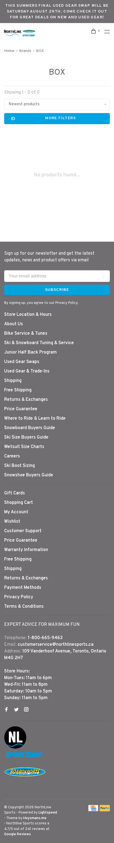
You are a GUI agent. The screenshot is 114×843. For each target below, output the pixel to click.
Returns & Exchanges (26, 399)
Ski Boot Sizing (19, 466)
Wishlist (12, 521)
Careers (12, 456)
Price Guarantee (20, 409)
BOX (40, 51)
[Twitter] (16, 710)
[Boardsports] (25, 782)
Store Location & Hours (28, 314)
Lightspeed (47, 813)
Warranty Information (26, 550)
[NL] (15, 747)
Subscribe (57, 289)
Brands (25, 51)
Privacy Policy (18, 597)
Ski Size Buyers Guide (26, 437)
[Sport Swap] (25, 757)
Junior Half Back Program (30, 352)
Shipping (13, 381)
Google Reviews (17, 834)
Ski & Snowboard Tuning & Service (39, 343)
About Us (13, 324)
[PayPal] (105, 810)
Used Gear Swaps (21, 362)
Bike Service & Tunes (25, 333)
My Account (16, 512)
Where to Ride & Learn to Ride (35, 418)
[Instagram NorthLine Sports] (26, 710)
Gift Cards (14, 493)
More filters (60, 118)
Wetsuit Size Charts (24, 447)
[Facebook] (6, 710)
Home (9, 51)
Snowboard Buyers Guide (29, 428)
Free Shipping (18, 390)
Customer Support (23, 531)
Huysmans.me (34, 818)
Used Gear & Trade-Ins (27, 371)
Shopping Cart (18, 503)
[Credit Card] (93, 810)
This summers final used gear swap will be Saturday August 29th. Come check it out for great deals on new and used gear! (56, 11)
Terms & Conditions (24, 606)
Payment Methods (22, 588)
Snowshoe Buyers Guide (28, 475)
